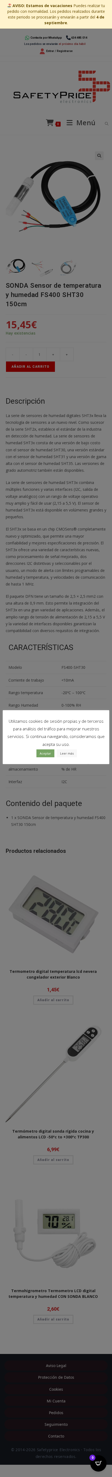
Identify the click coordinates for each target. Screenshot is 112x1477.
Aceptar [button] (45, 753)
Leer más (67, 753)
